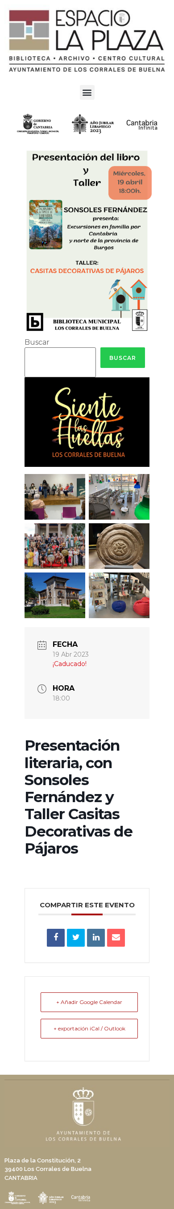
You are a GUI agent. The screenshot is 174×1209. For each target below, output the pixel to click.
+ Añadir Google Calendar (89, 1002)
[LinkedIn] (96, 938)
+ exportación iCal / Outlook (89, 1028)
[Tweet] (76, 938)
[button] (87, 92)
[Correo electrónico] (116, 938)
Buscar (37, 342)
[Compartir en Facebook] (56, 938)
